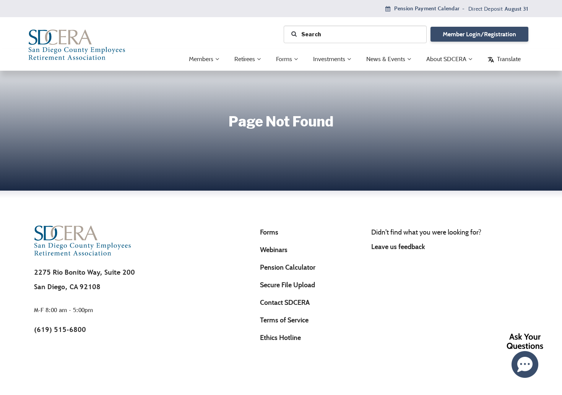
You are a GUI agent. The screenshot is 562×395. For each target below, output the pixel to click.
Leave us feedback (398, 247)
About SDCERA (446, 59)
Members (201, 59)
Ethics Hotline (280, 337)
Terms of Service (284, 320)
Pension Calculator (287, 267)
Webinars (273, 250)
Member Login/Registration (479, 34)
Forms (284, 59)
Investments (329, 59)
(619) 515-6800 (60, 329)
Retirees (244, 59)
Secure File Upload (287, 285)
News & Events (385, 59)
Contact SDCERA (285, 302)
